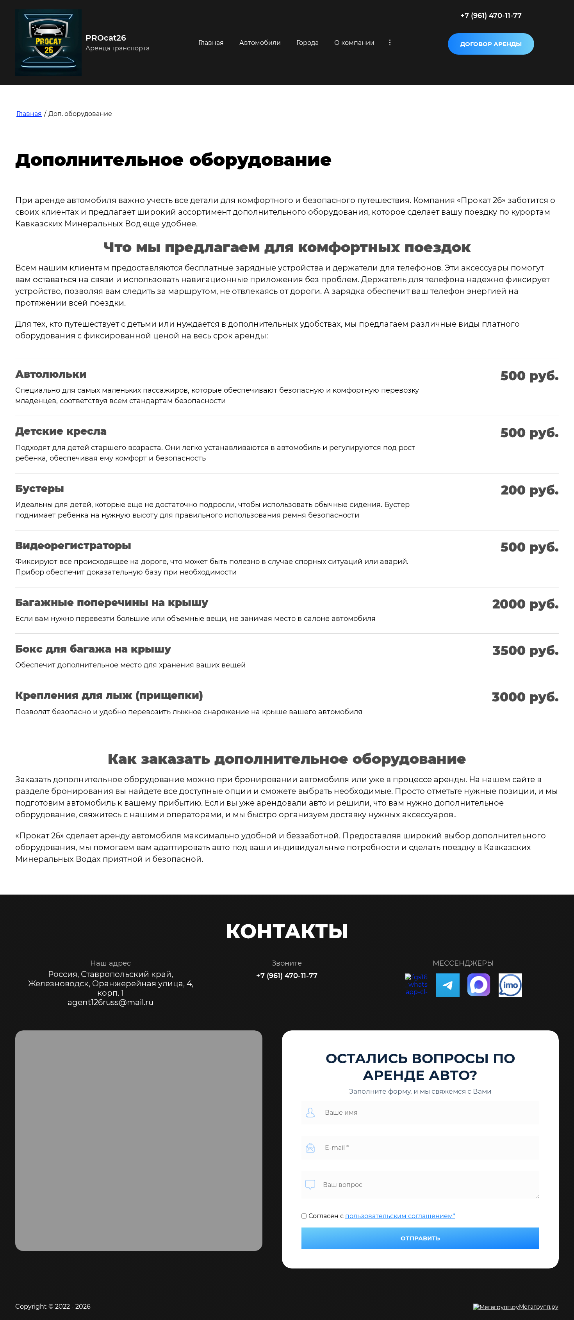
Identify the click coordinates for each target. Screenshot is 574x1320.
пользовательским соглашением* (400, 1216)
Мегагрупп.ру (538, 1306)
